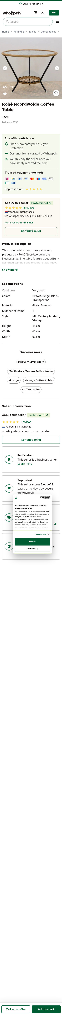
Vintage (14, 380)
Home (5, 31)
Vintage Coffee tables (39, 380)
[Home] (16, 12)
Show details (41, 534)
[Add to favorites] (56, 93)
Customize (31, 548)
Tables (32, 31)
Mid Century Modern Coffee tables (31, 371)
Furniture (19, 31)
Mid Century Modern (31, 361)
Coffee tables (48, 31)
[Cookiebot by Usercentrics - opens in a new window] (41, 497)
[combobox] (30, 22)
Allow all (32, 541)
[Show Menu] (57, 22)
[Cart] (35, 13)
